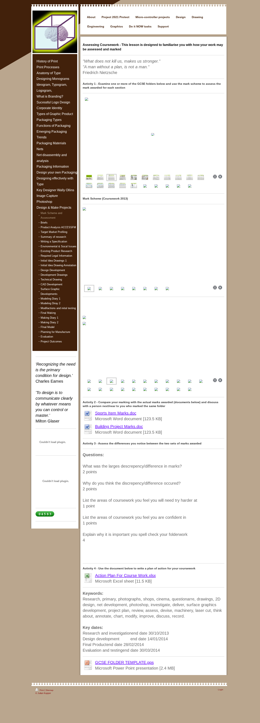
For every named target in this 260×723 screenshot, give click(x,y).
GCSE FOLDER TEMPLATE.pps (124, 662)
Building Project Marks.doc (119, 426)
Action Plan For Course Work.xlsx (125, 575)
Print (41, 690)
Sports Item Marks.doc (115, 413)
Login (220, 689)
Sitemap (49, 690)
